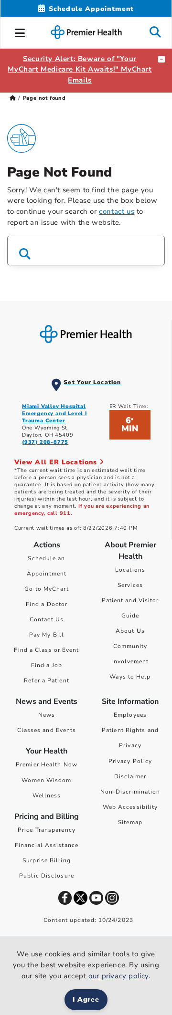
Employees (130, 715)
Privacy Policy (130, 761)
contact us (116, 211)
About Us (130, 631)
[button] (20, 31)
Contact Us (47, 619)
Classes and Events (46, 730)
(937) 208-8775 (45, 442)
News (46, 715)
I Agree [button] (86, 999)
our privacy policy (118, 976)
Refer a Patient (46, 680)
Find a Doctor (46, 604)
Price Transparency (46, 830)
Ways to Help (129, 676)
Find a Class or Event (46, 650)
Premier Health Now (46, 764)
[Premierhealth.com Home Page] (13, 98)
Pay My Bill (46, 634)
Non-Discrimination (130, 791)
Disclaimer (130, 776)
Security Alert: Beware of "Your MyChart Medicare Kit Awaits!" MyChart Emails (79, 69)
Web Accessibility (130, 807)
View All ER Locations (56, 462)
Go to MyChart (46, 589)
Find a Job (46, 665)
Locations (130, 570)
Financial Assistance (46, 845)
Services (130, 585)
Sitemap (130, 822)
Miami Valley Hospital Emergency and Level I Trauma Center (54, 413)
